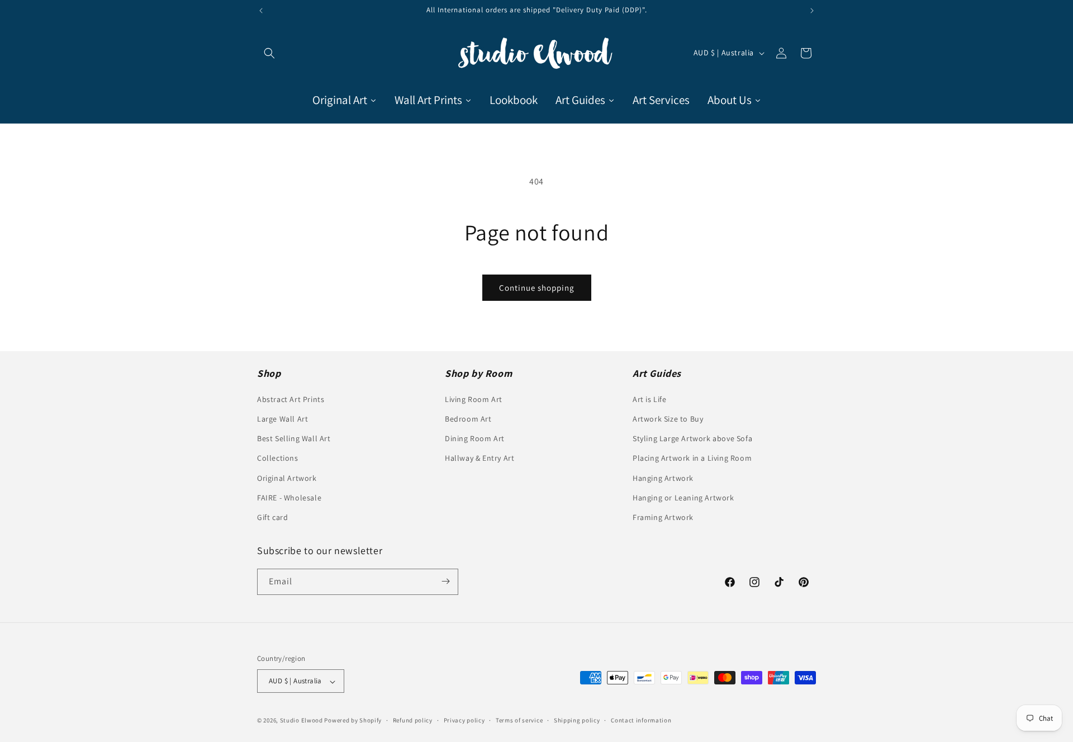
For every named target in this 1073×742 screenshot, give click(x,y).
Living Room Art (473, 399)
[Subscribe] (445, 581)
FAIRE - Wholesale (289, 498)
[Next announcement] (812, 10)
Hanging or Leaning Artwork (683, 498)
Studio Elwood (301, 721)
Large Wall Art (282, 419)
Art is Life (650, 399)
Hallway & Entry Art (479, 458)
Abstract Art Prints (290, 399)
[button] (269, 53)
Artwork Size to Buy (668, 419)
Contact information (641, 721)
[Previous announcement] (261, 10)
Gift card (272, 517)
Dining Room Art (475, 438)
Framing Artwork (663, 517)
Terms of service (519, 721)
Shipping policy (577, 721)
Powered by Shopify (353, 721)
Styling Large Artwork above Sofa (692, 438)
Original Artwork (287, 477)
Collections (277, 458)
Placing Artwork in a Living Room (692, 458)
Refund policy (413, 721)
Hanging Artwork (663, 477)
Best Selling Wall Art (294, 438)
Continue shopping (537, 287)
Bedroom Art (468, 419)
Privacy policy (464, 721)
